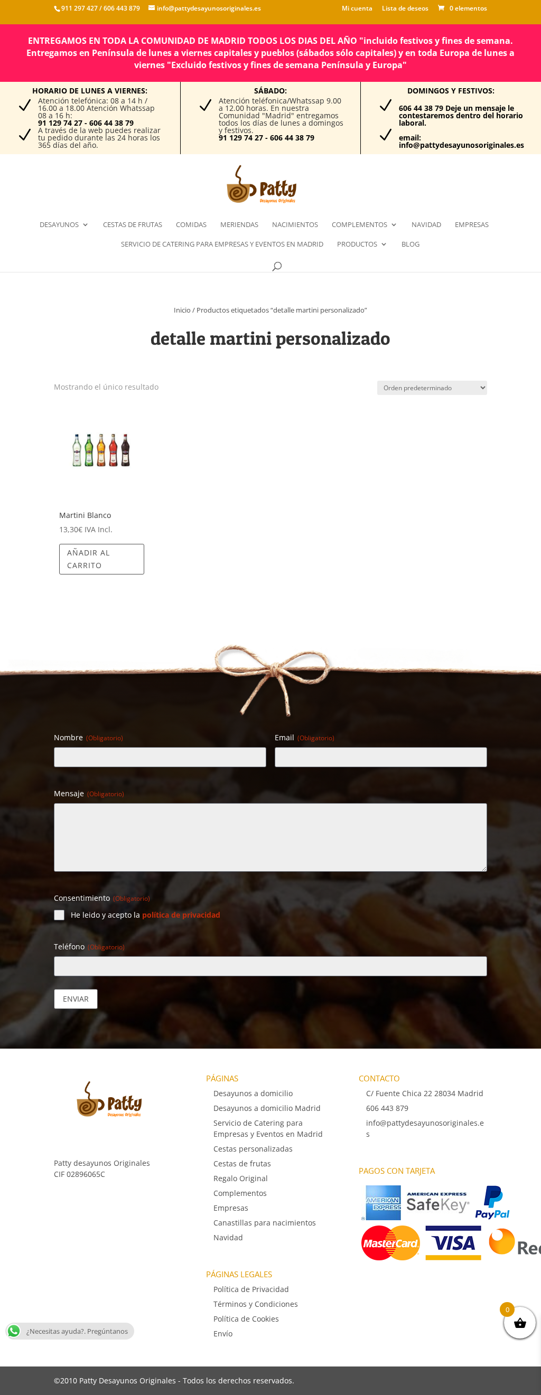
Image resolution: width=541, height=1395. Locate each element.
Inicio (182, 310)
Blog (410, 244)
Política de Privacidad (251, 1289)
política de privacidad (181, 915)
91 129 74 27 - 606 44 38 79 (86, 123)
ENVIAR (76, 999)
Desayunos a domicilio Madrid (267, 1108)
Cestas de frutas (132, 225)
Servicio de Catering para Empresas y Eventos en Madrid (222, 244)
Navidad (426, 225)
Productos (357, 244)
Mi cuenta (357, 9)
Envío (222, 1333)
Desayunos (59, 225)
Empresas (472, 225)
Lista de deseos (405, 9)
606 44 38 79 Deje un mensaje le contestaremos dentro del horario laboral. (461, 115)
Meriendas (239, 225)
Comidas (191, 225)
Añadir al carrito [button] (88, 559)
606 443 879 (121, 8)
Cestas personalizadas (253, 1149)
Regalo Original (240, 1178)
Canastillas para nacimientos (264, 1223)
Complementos (359, 225)
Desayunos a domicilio (253, 1093)
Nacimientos (295, 225)
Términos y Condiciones (255, 1304)
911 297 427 (79, 8)
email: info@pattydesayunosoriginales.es (461, 141)
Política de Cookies (246, 1319)
